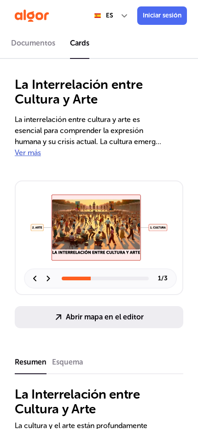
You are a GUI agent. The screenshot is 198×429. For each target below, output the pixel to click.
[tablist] (99, 44)
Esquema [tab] (67, 362)
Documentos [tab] (33, 43)
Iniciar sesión (162, 15)
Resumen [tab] (31, 362)
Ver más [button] (28, 152)
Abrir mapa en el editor (105, 317)
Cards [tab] (79, 43)
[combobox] (111, 16)
